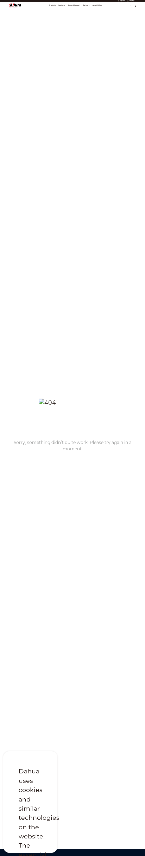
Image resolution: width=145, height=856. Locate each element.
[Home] (15, 5)
